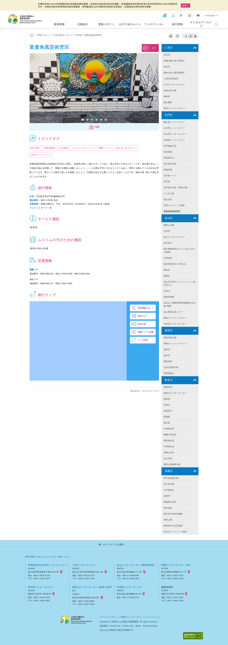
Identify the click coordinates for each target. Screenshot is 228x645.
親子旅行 (35, 148)
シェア (177, 36)
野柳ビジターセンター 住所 (175, 565)
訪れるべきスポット (126, 148)
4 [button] (97, 120)
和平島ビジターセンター (41, 587)
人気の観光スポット (63, 35)
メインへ (5, 2)
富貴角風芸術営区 (93, 35)
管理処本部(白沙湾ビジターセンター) (47, 565)
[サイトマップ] (173, 15)
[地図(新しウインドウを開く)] (165, 15)
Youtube (198, 15)
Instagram (189, 15)
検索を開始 (216, 24)
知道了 (185, 5)
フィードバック (153, 617)
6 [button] (106, 120)
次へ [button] (34, 89)
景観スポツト (44, 35)
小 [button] (186, 36)
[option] (94, 88)
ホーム (32, 35)
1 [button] (83, 120)
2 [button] (87, 120)
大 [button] (195, 36)
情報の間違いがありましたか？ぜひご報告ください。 (48, 557)
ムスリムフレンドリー (83, 148)
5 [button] (101, 120)
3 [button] (92, 120)
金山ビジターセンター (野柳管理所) (136, 565)
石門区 (78, 35)
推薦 (145, 47)
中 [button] (191, 36)
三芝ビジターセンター (84, 565)
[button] (94, 127)
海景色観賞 (49, 148)
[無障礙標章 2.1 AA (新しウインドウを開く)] (193, 636)
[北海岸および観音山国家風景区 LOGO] (25, 19)
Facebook (181, 15)
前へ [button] (154, 89)
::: (45, 13)
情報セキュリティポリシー (133, 617)
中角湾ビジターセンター (130, 587)
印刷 (170, 36)
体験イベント (105, 148)
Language (210, 15)
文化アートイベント (41, 155)
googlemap (61, 572)
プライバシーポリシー (109, 617)
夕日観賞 (63, 148)
